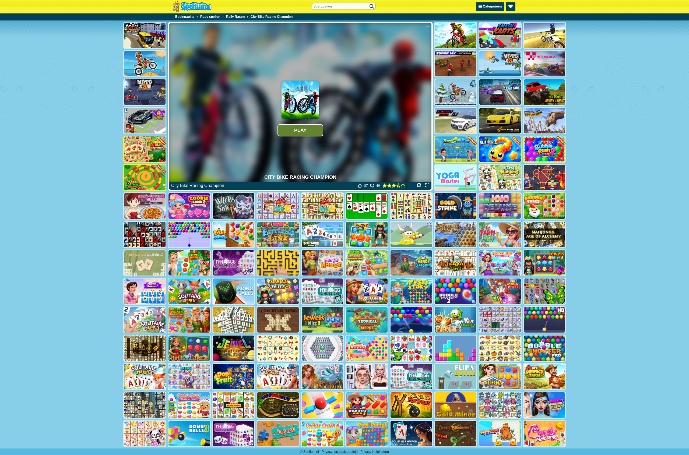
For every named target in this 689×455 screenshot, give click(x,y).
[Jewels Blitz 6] (366, 234)
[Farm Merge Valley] (500, 234)
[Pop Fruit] (233, 376)
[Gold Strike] (455, 206)
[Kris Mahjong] (500, 348)
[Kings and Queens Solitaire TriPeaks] (144, 291)
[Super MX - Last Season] (455, 63)
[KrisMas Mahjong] (278, 348)
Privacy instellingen (374, 452)
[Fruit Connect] (411, 348)
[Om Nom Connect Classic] (455, 319)
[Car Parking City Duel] (144, 120)
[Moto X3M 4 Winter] (455, 92)
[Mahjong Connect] (322, 206)
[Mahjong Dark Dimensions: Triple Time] (233, 263)
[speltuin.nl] (192, 6)
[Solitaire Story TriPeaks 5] (278, 376)
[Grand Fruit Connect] (144, 149)
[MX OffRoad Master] (455, 35)
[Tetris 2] (455, 348)
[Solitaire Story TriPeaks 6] (189, 291)
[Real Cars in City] (500, 92)
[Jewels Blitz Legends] (189, 348)
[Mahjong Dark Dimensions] (233, 433)
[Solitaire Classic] (366, 206)
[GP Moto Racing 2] (544, 63)
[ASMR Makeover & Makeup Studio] (366, 376)
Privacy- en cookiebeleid (340, 452)
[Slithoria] (500, 149)
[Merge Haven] (322, 263)
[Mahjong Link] (455, 263)
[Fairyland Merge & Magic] (500, 263)
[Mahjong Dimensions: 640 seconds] (322, 291)
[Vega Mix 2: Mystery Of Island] (366, 263)
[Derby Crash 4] (455, 120)
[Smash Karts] (500, 35)
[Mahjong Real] (278, 319)
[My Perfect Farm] (544, 376)
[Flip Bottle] (455, 376)
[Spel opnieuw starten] (419, 186)
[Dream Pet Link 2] (189, 376)
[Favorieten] (510, 6)
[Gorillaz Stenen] (144, 234)
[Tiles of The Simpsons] (144, 405)
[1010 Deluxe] (500, 206)
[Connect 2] (500, 319)
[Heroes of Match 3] (500, 291)
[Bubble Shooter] (189, 234)
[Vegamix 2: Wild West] (189, 319)
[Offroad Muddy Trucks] (544, 92)
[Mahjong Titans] (411, 206)
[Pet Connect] (500, 405)
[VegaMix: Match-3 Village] (189, 263)
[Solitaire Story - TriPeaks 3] (144, 319)
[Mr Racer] (500, 120)
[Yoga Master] (455, 177)
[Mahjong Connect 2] (144, 348)
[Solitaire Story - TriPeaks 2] (322, 234)
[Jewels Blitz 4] (544, 263)
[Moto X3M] (144, 63)
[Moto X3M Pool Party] (500, 63)
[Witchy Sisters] (233, 206)
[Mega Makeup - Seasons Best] (544, 405)
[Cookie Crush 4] (322, 433)
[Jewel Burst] (233, 348)
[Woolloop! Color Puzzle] (500, 433)
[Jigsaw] (278, 433)
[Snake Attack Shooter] (144, 177)
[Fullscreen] (427, 186)
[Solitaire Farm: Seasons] (366, 291)
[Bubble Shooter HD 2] (455, 291)
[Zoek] (372, 6)
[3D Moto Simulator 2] (544, 35)
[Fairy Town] (322, 348)
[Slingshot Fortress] (411, 405)
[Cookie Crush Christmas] (189, 405)
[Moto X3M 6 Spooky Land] (144, 92)
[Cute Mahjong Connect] (500, 177)
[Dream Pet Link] (144, 433)
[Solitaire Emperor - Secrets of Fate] (411, 433)
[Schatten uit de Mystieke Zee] (455, 234)
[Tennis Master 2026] (455, 149)
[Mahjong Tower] (233, 319)
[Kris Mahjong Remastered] (233, 405)
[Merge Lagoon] (411, 263)
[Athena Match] (500, 376)
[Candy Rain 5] (366, 348)
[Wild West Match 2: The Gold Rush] (366, 405)
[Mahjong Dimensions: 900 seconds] (411, 376)
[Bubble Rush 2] (544, 149)
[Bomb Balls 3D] (189, 433)
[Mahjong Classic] (144, 263)
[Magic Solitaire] (322, 376)
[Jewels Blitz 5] (278, 291)
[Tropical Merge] (366, 319)
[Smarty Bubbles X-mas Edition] (411, 319)
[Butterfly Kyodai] (544, 291)
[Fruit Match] (233, 234)
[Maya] (278, 405)
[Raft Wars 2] (411, 234)
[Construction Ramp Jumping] (544, 120)
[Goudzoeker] (455, 405)
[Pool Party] (366, 433)
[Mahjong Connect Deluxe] (278, 206)
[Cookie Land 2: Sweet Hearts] (189, 206)
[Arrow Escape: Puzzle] (278, 263)
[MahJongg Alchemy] (544, 234)
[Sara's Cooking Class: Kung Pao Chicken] (144, 206)
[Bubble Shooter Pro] (544, 348)
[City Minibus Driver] (144, 35)
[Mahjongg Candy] (544, 433)
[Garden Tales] (544, 206)
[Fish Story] (411, 291)
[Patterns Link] (278, 234)
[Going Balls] (233, 291)
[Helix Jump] (322, 405)
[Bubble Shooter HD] (544, 319)
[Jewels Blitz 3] (322, 319)
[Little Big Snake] (455, 433)
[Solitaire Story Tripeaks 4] (144, 376)
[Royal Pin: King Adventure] (544, 177)
